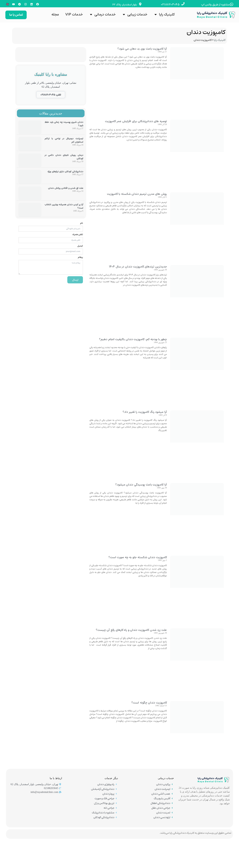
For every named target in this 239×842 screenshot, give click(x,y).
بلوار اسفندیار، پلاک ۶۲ (124, 4)
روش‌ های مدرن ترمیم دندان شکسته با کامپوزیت (137, 194)
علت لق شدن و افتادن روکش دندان (65, 188)
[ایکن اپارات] (7, 4)
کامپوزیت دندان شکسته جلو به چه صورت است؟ (137, 557)
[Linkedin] (31, 4)
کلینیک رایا (167, 14)
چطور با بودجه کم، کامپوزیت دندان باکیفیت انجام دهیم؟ (133, 339)
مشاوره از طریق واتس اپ (215, 4)
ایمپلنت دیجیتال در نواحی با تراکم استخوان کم (64, 140)
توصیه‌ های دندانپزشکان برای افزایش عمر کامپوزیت (136, 121)
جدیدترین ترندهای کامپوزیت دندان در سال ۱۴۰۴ (138, 266)
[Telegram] (19, 4)
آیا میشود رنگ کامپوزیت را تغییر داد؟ (145, 412)
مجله (55, 14)
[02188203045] (183, 3)
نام (81, 223)
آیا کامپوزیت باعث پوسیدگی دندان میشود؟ (141, 484)
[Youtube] (13, 4)
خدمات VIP (74, 14)
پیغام (80, 257)
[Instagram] (25, 4)
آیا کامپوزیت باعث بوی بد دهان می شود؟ (142, 48)
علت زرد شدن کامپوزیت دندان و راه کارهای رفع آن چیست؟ (131, 630)
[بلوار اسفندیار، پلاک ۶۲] (140, 4)
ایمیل (80, 246)
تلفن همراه (78, 234)
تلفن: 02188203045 (50, 95)
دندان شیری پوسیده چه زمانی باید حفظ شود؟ (64, 123)
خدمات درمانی (105, 14)
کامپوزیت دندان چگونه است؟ (149, 702)
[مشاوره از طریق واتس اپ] (231, 4)
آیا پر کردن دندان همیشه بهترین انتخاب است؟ (64, 206)
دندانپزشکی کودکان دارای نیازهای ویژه (65, 171)
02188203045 (170, 4)
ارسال (75, 280)
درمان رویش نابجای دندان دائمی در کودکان (64, 156)
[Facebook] (37, 4)
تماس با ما (16, 14)
